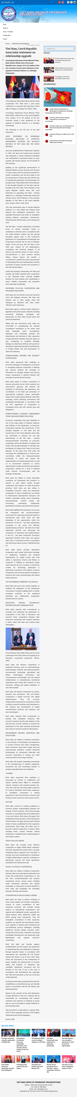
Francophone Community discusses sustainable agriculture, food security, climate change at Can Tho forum (22, 1044)
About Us (5, 28)
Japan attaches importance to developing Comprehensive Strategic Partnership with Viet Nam (59, 111)
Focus (47, 53)
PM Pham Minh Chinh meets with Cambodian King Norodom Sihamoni (64, 60)
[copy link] (2, 64)
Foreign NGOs (7, 35)
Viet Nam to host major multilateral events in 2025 (67, 1066)
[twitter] (71, 2)
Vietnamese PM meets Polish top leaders (22, 1066)
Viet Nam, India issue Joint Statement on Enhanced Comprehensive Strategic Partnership (59, 127)
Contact (5, 39)
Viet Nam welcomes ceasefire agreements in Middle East (8, 1040)
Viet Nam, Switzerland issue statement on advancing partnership (52, 1042)
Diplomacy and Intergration (20, 43)
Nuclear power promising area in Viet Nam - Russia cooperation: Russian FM (53, 1068)
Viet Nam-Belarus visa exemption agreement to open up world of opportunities (68, 1042)
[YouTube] (74, 2)
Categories (7, 2)
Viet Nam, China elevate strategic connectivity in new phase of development (57, 119)
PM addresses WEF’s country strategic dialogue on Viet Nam (38, 1040)
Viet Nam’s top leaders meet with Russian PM (37, 1066)
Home (4, 24)
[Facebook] (68, 2)
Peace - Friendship (8, 31)
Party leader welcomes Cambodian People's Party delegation (7, 1067)
